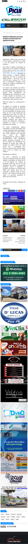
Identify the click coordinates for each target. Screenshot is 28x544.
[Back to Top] (14, 536)
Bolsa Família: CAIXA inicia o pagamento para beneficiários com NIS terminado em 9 (14, 215)
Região (12, 519)
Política (7, 519)
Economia (8, 32)
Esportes (3, 516)
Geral (8, 516)
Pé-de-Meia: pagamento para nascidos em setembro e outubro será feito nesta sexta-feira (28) (13, 229)
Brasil (2, 514)
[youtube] (21, 1)
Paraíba (23, 516)
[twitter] (19, 1)
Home (4, 32)
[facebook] (17, 1)
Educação (19, 514)
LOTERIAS (13, 516)
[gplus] (25, 1)
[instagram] (23, 1)
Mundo (18, 516)
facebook (24, 249)
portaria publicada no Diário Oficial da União (14, 72)
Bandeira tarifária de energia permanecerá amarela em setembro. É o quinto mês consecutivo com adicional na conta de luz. (14, 200)
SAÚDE (17, 519)
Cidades (7, 514)
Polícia (2, 519)
